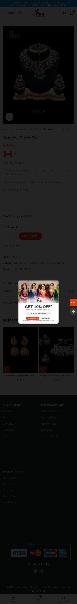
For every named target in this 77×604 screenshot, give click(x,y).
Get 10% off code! (33, 318)
